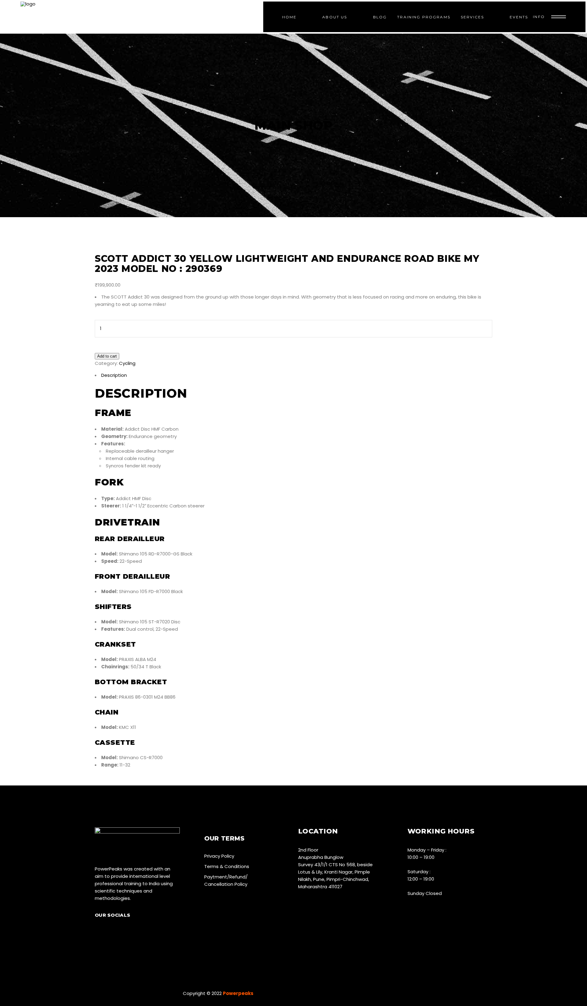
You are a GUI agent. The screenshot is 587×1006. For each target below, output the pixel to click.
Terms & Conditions (226, 866)
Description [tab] (114, 375)
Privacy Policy (219, 856)
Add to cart (107, 356)
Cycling (127, 363)
